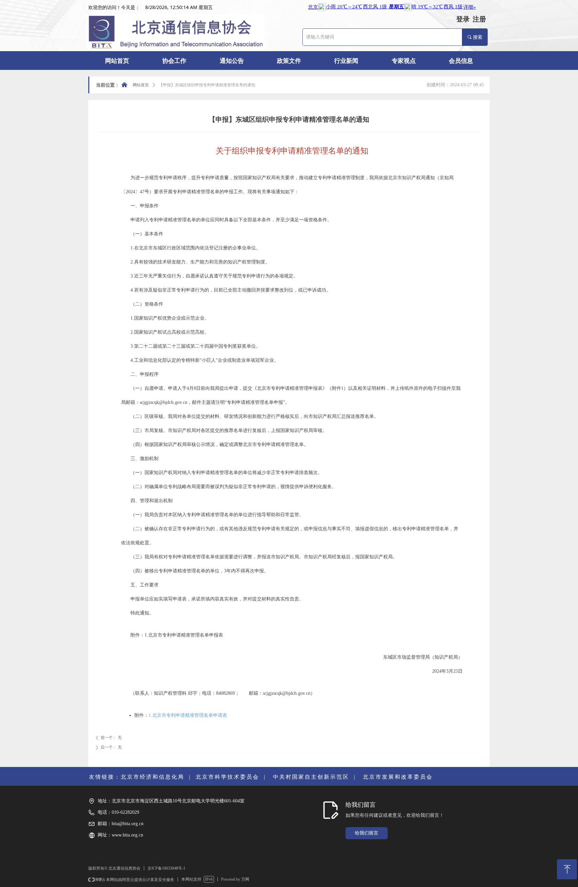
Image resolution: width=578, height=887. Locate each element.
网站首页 (141, 85)
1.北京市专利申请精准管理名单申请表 (188, 715)
